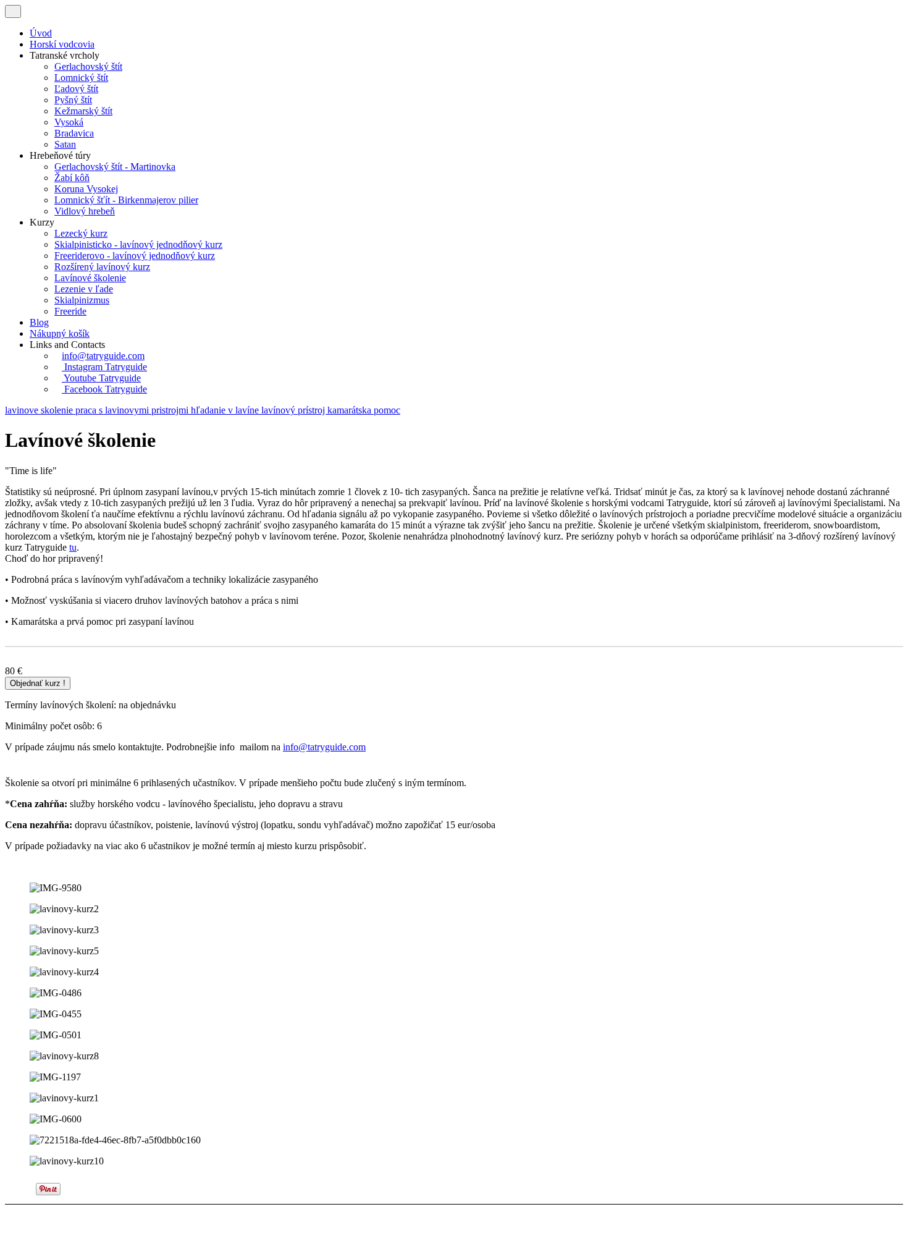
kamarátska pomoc (363, 410)
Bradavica (74, 133)
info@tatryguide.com (103, 355)
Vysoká (68, 122)
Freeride (70, 311)
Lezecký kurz (80, 233)
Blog (39, 322)
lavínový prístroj (294, 410)
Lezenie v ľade (83, 289)
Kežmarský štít (83, 111)
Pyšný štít (73, 100)
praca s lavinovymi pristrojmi (133, 410)
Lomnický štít (81, 77)
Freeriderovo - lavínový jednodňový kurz (134, 255)
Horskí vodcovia (62, 44)
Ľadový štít (76, 88)
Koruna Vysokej (86, 189)
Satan (65, 144)
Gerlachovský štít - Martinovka (114, 166)
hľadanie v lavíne (226, 410)
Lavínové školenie (90, 278)
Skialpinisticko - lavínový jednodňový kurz (138, 244)
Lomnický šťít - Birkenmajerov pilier (126, 200)
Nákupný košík (60, 333)
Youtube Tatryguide (101, 378)
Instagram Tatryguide (104, 367)
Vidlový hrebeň (84, 211)
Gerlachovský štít (88, 66)
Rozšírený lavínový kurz (102, 266)
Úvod (41, 33)
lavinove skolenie (40, 410)
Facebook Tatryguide (104, 389)
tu (73, 547)
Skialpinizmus (81, 300)
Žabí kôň (72, 177)
